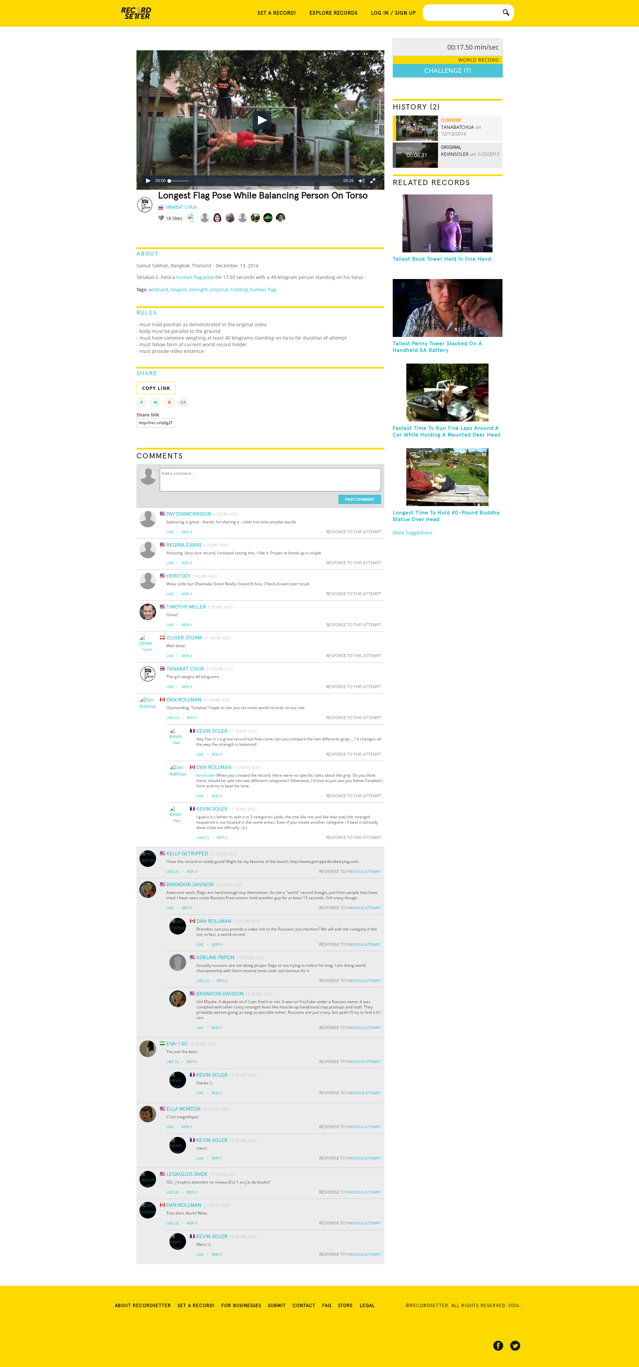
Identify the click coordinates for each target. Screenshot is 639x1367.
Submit (277, 1305)
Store (345, 1305)
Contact (304, 1305)
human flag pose (195, 277)
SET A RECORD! (277, 13)
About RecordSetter (143, 1305)
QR (183, 402)
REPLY (187, 531)
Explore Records (334, 13)
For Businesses (241, 1305)
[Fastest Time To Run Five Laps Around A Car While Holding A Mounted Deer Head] (447, 392)
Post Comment (359, 499)
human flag (263, 289)
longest (178, 289)
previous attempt (363, 871)
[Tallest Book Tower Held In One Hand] (447, 223)
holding (239, 289)
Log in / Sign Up (393, 13)
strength (198, 289)
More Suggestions (413, 532)
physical (219, 289)
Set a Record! (196, 1305)
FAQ (326, 1305)
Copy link (156, 388)
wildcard (158, 289)
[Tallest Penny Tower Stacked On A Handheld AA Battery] (447, 308)
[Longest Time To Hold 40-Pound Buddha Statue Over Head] (447, 477)
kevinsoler (205, 775)
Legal (367, 1305)
